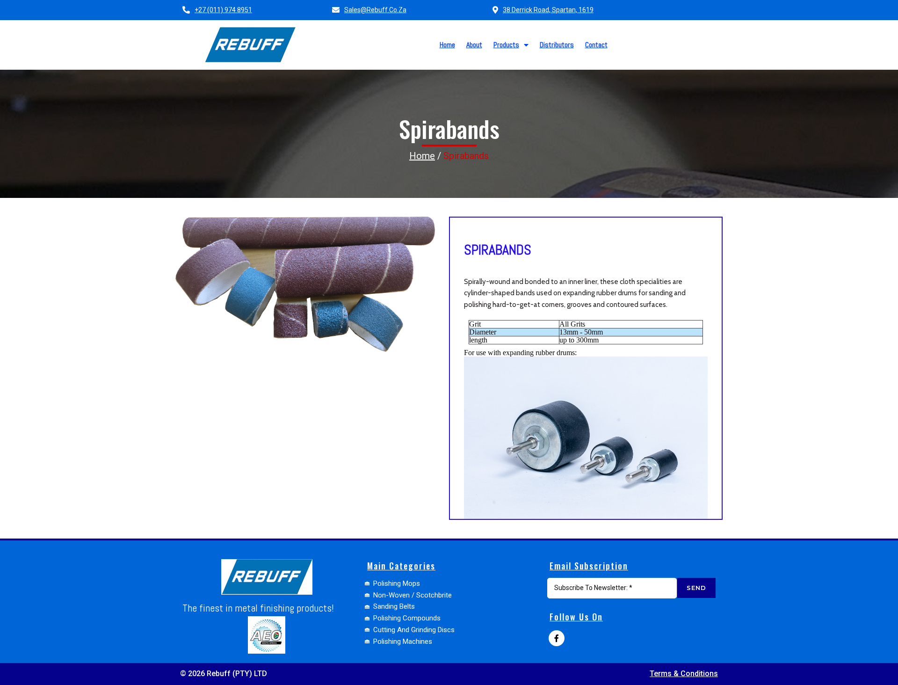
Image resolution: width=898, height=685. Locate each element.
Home (422, 155)
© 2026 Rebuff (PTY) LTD (223, 673)
